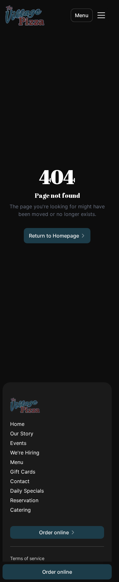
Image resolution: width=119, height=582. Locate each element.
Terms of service (27, 558)
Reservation (24, 500)
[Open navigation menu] (101, 15)
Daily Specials (27, 491)
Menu (82, 15)
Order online (57, 572)
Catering (20, 510)
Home (17, 424)
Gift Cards (22, 471)
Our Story (21, 433)
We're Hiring (24, 452)
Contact (20, 481)
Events (18, 443)
